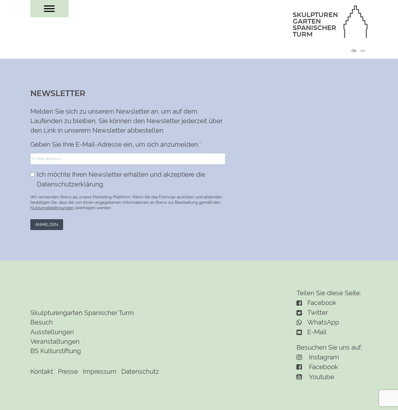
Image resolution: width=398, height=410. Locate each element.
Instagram (323, 357)
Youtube (320, 377)
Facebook (322, 367)
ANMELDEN (46, 224)
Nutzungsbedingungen (52, 207)
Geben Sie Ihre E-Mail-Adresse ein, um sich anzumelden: (114, 144)
